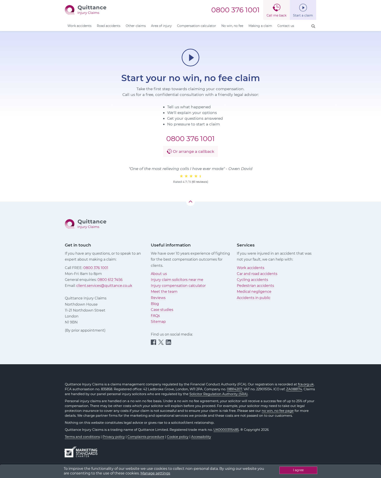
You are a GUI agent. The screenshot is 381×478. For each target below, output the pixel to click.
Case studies (162, 310)
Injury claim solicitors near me (177, 280)
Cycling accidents (252, 280)
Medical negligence (254, 291)
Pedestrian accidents (255, 286)
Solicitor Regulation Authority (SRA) (218, 394)
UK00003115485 (226, 430)
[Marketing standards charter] (82, 449)
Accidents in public (254, 298)
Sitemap (158, 321)
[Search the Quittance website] (313, 26)
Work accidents (79, 26)
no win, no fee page (278, 411)
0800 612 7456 (110, 280)
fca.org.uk (306, 384)
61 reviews (199, 181)
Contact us (285, 26)
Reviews (158, 298)
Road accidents (108, 26)
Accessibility (201, 437)
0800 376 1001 (235, 10)
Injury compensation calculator (178, 286)
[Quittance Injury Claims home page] (85, 9)
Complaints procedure (145, 437)
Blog (155, 304)
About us (159, 274)
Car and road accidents (257, 274)
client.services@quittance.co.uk (104, 286)
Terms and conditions (82, 437)
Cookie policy (178, 437)
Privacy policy (114, 437)
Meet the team (164, 291)
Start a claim (303, 15)
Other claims (136, 26)
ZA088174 (294, 389)
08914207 (234, 389)
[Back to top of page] (190, 201)
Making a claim (260, 26)
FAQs (155, 316)
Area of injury (161, 26)
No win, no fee (232, 26)
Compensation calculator (196, 26)
